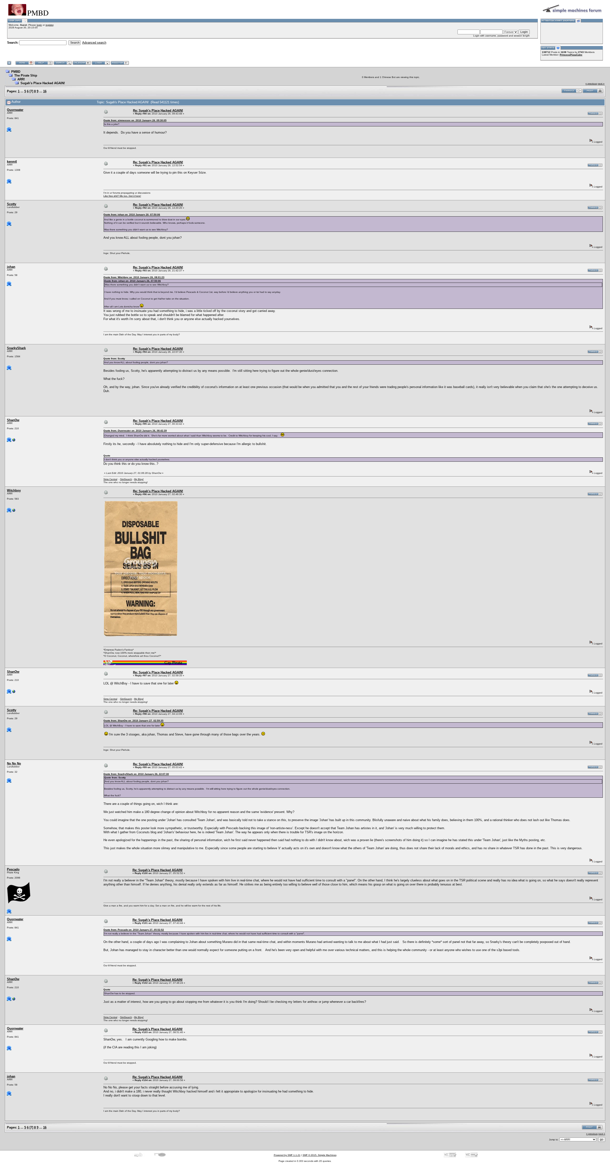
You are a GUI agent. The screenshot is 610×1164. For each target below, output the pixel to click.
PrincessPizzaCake (571, 54)
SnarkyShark (16, 348)
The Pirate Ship (25, 75)
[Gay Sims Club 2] (14, 511)
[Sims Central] (14, 441)
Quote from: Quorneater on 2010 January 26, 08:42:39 (135, 430)
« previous (591, 83)
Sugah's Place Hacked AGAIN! (42, 83)
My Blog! (139, 479)
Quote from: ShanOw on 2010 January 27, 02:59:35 (133, 720)
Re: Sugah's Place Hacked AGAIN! (158, 110)
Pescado (13, 869)
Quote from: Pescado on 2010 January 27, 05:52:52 (133, 929)
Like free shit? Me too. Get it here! (122, 196)
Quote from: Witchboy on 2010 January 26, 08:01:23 (133, 277)
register (49, 25)
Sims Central (110, 479)
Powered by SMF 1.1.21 (287, 1155)
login (39, 25)
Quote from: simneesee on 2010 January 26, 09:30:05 (135, 120)
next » (601, 83)
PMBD (15, 71)
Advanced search (94, 42)
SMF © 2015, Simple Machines (319, 1155)
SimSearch (126, 479)
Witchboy (14, 490)
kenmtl (12, 161)
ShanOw (13, 420)
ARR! (21, 79)
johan (11, 267)
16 (44, 91)
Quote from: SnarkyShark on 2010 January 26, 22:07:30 (136, 774)
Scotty (11, 204)
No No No (14, 763)
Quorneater (15, 110)
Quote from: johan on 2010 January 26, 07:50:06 (131, 214)
